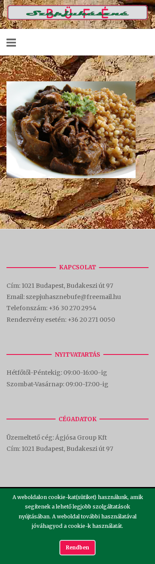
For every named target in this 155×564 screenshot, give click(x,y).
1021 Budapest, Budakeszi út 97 (68, 286)
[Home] (77, 18)
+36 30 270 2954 (72, 308)
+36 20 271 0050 (91, 320)
